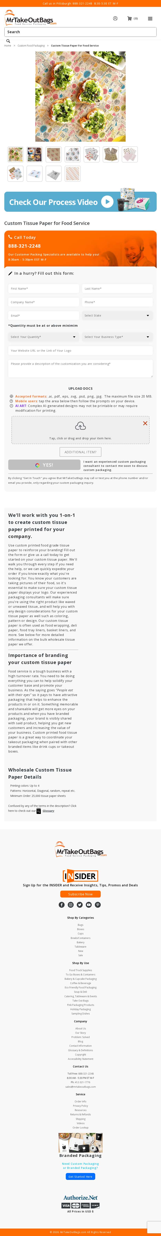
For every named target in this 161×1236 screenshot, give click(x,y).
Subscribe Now (80, 894)
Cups (80, 933)
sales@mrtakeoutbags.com (80, 1086)
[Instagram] (70, 905)
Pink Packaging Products (80, 1005)
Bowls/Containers (80, 938)
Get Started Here (80, 1177)
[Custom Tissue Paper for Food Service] (80, 98)
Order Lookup (81, 1127)
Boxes (80, 929)
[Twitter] (79, 905)
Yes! (47, 465)
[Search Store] (8, 41)
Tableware (80, 946)
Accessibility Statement (80, 1059)
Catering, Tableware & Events (80, 996)
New (80, 951)
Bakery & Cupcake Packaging (81, 979)
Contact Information (80, 1045)
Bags (80, 925)
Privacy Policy (80, 1105)
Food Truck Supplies (80, 970)
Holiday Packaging (80, 1009)
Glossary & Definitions (80, 1050)
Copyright (80, 1054)
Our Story (80, 1032)
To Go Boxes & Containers (80, 974)
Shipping (80, 1119)
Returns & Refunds (80, 1114)
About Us (80, 1028)
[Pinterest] (97, 905)
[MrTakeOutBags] (30, 18)
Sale (80, 955)
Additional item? (81, 452)
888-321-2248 (82, 3)
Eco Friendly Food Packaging (80, 987)
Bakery (80, 942)
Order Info (80, 1101)
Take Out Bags (80, 1000)
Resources (80, 1110)
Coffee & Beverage (80, 983)
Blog (80, 1041)
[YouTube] (88, 905)
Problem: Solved (80, 1037)
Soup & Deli (80, 991)
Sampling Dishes (80, 1013)
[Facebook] (61, 905)
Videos (80, 1123)
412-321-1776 (82, 1082)
